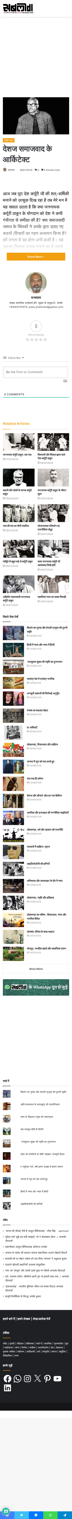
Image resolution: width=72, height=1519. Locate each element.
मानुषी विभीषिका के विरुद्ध (17, 1296)
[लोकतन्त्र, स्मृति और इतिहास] (13, 903)
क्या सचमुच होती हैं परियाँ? (32, 1129)
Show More (35, 256)
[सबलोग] (18, 8)
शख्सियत (30, 1343)
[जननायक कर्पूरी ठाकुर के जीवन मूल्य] (53, 477)
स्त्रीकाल (9, 1347)
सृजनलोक (59, 1343)
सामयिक (48, 1343)
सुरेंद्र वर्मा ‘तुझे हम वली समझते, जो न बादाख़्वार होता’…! (31, 1236)
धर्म (39, 1351)
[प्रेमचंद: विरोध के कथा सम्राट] (13, 937)
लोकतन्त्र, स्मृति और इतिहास (40, 897)
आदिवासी (31, 1351)
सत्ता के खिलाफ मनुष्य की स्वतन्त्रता (37, 1116)
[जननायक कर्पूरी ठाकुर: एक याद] (19, 442)
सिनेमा (25, 1347)
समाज (54, 1351)
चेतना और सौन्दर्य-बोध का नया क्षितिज (44, 795)
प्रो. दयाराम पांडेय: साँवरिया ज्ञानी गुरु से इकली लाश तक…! (33, 1276)
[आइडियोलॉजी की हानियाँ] (13, 869)
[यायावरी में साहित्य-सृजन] (13, 852)
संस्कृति (46, 1351)
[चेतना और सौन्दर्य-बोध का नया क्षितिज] (13, 801)
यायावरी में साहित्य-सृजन (39, 846)
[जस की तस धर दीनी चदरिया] (19, 513)
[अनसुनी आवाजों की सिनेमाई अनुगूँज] (13, 698)
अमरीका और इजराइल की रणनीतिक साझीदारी (48, 812)
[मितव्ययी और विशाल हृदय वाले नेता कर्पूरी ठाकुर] (53, 442)
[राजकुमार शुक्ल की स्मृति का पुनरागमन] (13, 667)
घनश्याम (11, 169)
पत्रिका (20, 1343)
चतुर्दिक (62, 1351)
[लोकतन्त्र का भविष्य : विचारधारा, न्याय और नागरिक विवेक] (13, 920)
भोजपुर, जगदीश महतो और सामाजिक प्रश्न (46, 948)
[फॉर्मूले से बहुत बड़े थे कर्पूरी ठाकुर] (19, 549)
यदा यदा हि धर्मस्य (35, 778)
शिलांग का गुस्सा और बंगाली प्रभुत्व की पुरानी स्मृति (43, 1091)
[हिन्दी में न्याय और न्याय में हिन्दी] (13, 650)
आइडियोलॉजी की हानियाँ (38, 863)
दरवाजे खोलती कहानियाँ (16, 1264)
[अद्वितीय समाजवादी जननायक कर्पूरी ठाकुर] (19, 584)
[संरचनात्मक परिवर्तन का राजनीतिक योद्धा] (53, 513)
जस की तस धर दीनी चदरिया (16, 525)
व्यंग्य (17, 1347)
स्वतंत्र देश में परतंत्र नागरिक (40, 678)
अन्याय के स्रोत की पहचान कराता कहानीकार (26, 1252)
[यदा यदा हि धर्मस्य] (13, 784)
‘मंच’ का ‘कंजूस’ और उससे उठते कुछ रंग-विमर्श (27, 1270)
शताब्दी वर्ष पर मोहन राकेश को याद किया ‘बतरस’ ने (29, 1258)
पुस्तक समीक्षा (9, 1351)
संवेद (5, 1220)
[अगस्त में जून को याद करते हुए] (13, 767)
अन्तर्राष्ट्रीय (43, 1347)
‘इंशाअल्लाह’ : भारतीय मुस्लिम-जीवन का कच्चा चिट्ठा (30, 1286)
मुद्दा (66, 1343)
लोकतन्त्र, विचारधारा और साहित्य (42, 744)
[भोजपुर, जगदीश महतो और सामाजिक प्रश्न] (13, 954)
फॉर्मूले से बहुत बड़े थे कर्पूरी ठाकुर (18, 561)
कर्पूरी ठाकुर (8, 140)
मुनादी (12, 1343)
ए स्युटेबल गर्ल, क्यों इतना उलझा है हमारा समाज (42, 1166)
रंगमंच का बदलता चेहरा (37, 710)
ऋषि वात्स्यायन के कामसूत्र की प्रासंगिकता (40, 1104)
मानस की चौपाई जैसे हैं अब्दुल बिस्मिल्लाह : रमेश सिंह (31, 1230)
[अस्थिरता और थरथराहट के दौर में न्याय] (13, 886)
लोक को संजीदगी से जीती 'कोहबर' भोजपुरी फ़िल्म (43, 1154)
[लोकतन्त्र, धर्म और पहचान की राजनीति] (13, 835)
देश (52, 1347)
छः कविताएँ (32, 727)
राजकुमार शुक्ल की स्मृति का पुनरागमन (44, 661)
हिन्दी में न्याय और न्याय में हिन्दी (41, 644)
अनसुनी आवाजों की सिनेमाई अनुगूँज (43, 693)
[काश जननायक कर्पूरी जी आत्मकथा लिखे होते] (53, 549)
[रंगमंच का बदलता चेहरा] (13, 715)
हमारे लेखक (24, 1319)
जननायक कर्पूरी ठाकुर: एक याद (17, 454)
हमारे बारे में (9, 1319)
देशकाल (60, 1347)
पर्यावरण (21, 1351)
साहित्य (32, 1347)
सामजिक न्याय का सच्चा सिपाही (52, 596)
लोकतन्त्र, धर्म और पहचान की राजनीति (45, 829)
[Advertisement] (36, 58)
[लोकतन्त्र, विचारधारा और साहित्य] (13, 750)
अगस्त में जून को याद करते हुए (41, 761)
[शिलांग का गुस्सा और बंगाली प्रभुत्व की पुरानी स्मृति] (13, 633)
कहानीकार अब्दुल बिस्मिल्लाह (18, 1246)
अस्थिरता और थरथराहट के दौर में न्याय (45, 880)
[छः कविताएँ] (13, 733)
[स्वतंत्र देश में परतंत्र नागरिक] (13, 683)
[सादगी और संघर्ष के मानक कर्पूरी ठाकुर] (19, 477)
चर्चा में (39, 1343)
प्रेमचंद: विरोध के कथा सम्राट (41, 931)
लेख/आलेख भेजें (41, 1319)
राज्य (16, 1355)
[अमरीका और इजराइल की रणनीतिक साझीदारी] (13, 818)
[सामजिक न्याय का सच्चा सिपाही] (53, 584)
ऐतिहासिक (8, 1355)
